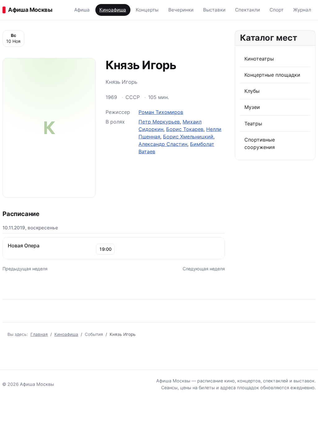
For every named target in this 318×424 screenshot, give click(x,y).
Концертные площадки (272, 75)
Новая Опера (23, 245)
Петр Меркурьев (159, 122)
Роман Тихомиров (161, 112)
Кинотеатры (259, 59)
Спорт (277, 10)
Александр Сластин (163, 144)
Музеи (252, 107)
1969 (111, 97)
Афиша (82, 10)
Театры (253, 123)
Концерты (147, 10)
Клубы (252, 91)
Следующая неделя (204, 268)
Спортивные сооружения (259, 143)
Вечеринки (180, 10)
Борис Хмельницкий (188, 136)
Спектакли (247, 10)
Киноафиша (112, 10)
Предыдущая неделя (25, 268)
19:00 (105, 249)
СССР (132, 97)
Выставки (214, 10)
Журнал (302, 10)
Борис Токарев (184, 129)
